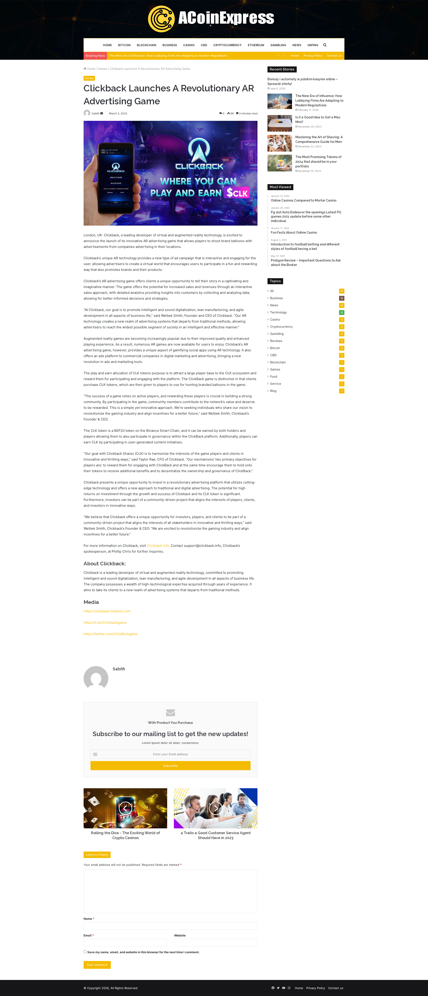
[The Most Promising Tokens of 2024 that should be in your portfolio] (280, 163)
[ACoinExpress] (214, 19)
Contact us (334, 55)
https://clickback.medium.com (107, 611)
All (272, 291)
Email (89, 935)
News (296, 45)
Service (275, 383)
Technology (278, 312)
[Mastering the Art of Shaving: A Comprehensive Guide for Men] (280, 143)
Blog (273, 391)
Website (180, 935)
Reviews (276, 341)
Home (107, 45)
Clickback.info (158, 545)
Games (102, 68)
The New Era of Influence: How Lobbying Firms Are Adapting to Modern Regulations (319, 100)
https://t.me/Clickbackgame (105, 622)
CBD (204, 45)
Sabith (119, 669)
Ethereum (256, 45)
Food (273, 376)
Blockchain (146, 45)
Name (89, 918)
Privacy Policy (313, 55)
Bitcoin (124, 45)
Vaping (312, 45)
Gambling (278, 45)
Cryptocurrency (227, 45)
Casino (189, 45)
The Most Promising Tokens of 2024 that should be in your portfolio (318, 161)
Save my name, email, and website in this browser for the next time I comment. (143, 952)
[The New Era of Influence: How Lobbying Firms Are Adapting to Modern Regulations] (280, 101)
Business (170, 45)
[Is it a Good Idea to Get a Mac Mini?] (280, 123)
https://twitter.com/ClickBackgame (111, 634)
